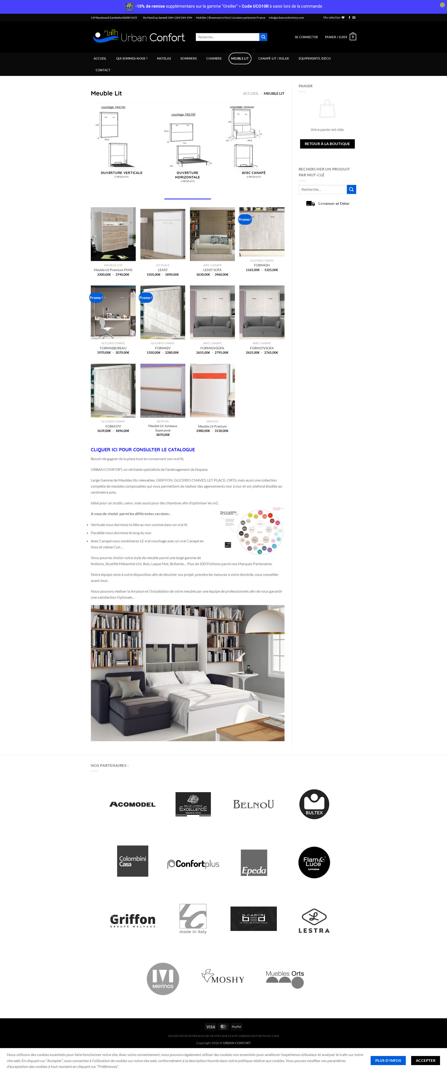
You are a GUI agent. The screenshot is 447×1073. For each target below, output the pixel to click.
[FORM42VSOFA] (212, 312)
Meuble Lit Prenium (212, 426)
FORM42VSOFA (212, 348)
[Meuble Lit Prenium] (212, 391)
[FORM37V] (113, 391)
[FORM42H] (261, 232)
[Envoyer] (263, 37)
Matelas (164, 58)
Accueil (100, 58)
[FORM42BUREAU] (113, 312)
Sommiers (188, 58)
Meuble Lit (240, 58)
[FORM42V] (162, 312)
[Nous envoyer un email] (353, 17)
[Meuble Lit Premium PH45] (113, 234)
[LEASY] (162, 234)
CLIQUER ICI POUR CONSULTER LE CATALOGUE (143, 449)
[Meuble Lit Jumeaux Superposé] (162, 391)
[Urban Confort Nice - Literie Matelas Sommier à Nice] (140, 37)
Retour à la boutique (327, 144)
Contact (103, 70)
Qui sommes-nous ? (131, 58)
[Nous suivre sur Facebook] (349, 17)
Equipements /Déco (315, 58)
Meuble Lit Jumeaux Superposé (162, 428)
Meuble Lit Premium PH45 (113, 270)
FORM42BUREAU (113, 348)
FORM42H (262, 265)
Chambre (214, 58)
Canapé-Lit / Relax (273, 58)
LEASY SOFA (212, 270)
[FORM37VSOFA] (261, 312)
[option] (133, 804)
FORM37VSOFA (262, 348)
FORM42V (163, 348)
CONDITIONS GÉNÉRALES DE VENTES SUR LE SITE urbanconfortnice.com (223, 1036)
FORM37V (113, 426)
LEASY (163, 270)
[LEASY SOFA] (212, 234)
